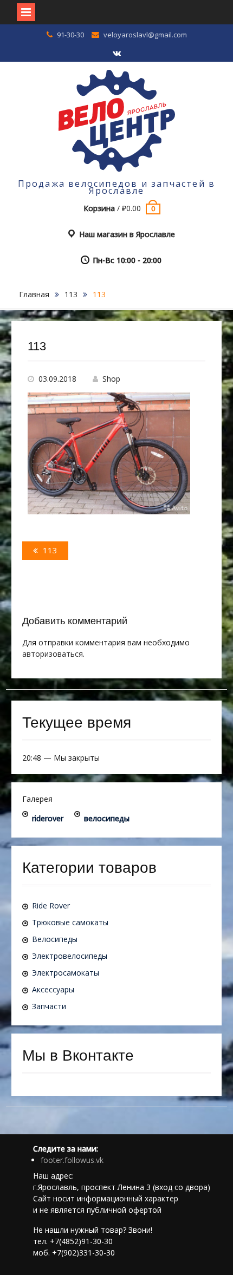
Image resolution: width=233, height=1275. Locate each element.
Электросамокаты (65, 972)
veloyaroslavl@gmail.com (145, 35)
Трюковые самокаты (70, 922)
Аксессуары (53, 989)
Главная (34, 294)
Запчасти (49, 1006)
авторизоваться (52, 654)
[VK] (116, 53)
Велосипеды (54, 939)
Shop (111, 379)
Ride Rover (51, 905)
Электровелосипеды (69, 956)
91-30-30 (70, 35)
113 (70, 294)
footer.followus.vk (72, 1160)
